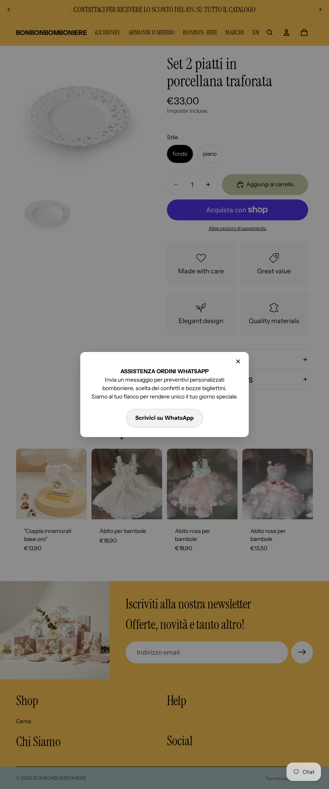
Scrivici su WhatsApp (164, 417)
